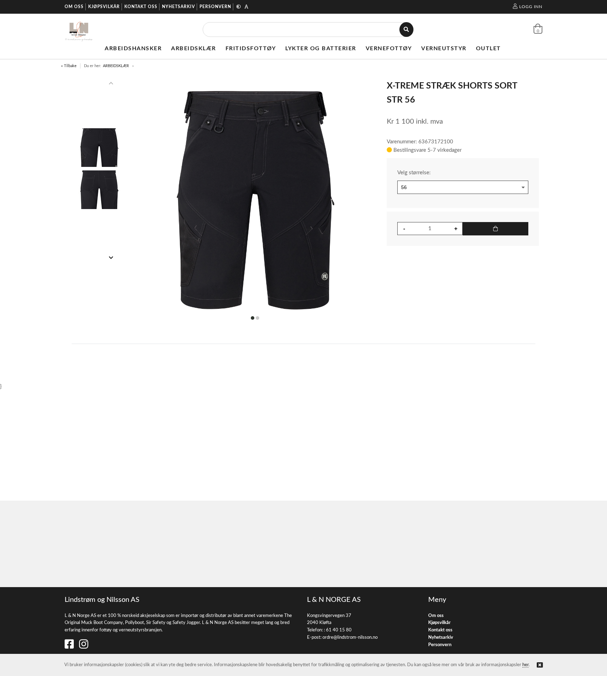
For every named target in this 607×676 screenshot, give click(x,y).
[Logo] (79, 29)
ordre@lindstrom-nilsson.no (350, 637)
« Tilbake (69, 66)
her (525, 665)
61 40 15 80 (339, 630)
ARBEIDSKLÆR (116, 66)
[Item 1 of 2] (99, 170)
